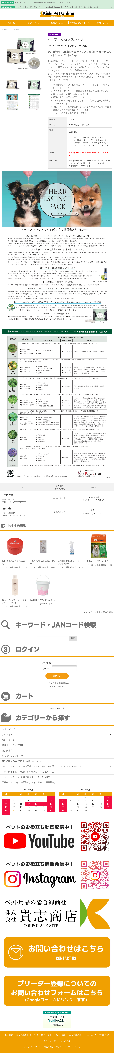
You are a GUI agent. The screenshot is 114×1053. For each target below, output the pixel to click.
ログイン (87, 500)
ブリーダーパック (10, 729)
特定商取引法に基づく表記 (53, 1035)
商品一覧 (11, 23)
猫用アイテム (57, 23)
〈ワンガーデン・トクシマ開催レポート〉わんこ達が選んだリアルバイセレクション (41, 766)
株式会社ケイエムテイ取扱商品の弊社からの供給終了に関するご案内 (42, 2)
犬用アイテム (34, 23)
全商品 (5, 29)
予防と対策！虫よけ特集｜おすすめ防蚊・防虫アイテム (28, 772)
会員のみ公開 (59, 498)
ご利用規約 (104, 1035)
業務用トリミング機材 (12, 745)
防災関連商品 (8, 750)
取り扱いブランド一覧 (80, 23)
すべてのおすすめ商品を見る (99, 612)
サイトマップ (49, 1041)
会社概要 (9, 1035)
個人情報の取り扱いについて (82, 1035)
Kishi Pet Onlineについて (27, 1035)
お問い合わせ (102, 23)
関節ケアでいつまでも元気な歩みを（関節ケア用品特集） (29, 782)
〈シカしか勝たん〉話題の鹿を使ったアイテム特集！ (27, 777)
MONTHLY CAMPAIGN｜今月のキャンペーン (23, 761)
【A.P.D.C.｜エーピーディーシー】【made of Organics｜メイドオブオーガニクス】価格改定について (57, 7)
